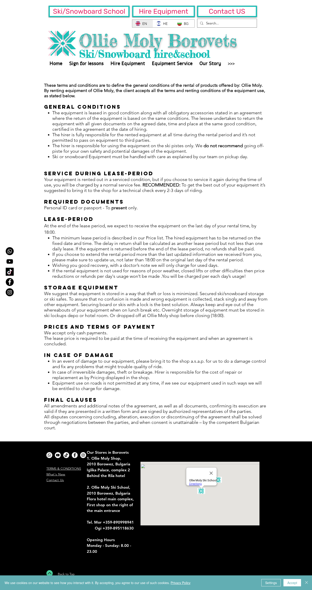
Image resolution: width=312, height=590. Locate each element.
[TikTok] (10, 272)
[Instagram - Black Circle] (10, 292)
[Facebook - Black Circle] (10, 282)
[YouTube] (10, 261)
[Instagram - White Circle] (83, 455)
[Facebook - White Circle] (75, 455)
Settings (271, 582)
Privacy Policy (180, 582)
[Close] (306, 582)
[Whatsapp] (10, 251)
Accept (292, 582)
